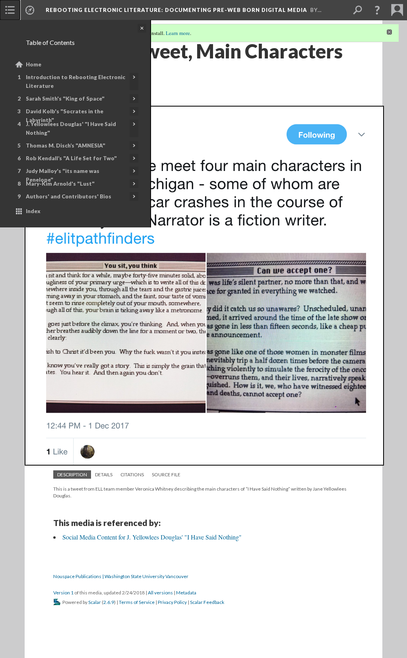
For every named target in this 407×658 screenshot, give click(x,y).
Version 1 (63, 593)
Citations (132, 474)
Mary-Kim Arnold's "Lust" (60, 184)
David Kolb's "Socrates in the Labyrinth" (64, 115)
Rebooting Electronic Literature (176, 10)
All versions (160, 593)
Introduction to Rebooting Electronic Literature (75, 81)
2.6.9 (108, 602)
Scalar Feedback (207, 602)
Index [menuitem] (33, 211)
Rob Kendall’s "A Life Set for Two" (71, 158)
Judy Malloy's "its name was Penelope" (62, 175)
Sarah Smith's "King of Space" (65, 98)
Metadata (186, 593)
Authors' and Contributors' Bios (68, 196)
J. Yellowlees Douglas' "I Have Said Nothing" (71, 128)
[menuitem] (10, 10)
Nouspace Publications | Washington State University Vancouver (120, 576)
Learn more (178, 33)
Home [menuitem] (33, 64)
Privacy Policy (172, 602)
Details (103, 474)
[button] (377, 10)
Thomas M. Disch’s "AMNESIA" (65, 145)
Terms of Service (137, 602)
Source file (166, 474)
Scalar (94, 602)
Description (72, 474)
